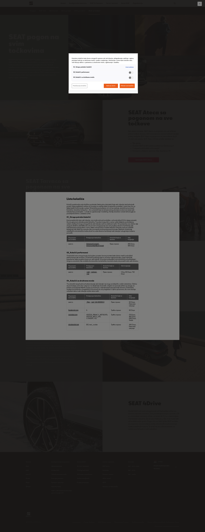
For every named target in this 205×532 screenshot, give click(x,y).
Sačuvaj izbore (110, 85)
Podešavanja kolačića (79, 85)
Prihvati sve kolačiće (127, 85)
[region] (103, 73)
